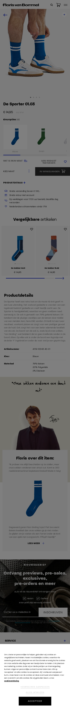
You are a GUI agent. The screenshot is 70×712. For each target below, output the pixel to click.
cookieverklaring (11, 681)
